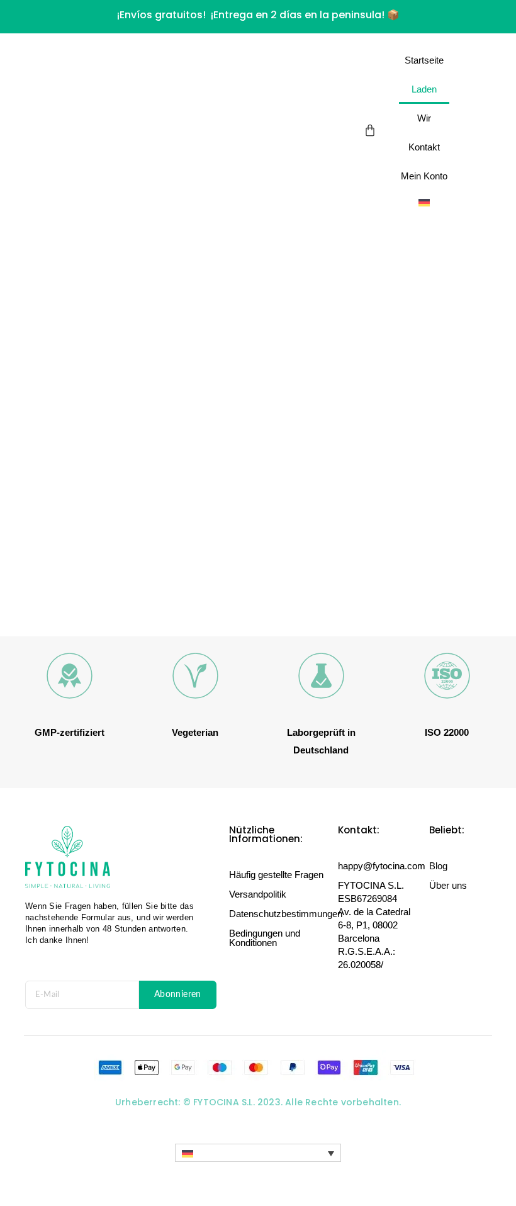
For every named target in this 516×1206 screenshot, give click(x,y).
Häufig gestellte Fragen (276, 874)
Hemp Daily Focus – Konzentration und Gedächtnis (173, 604)
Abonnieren (177, 994)
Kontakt (424, 147)
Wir (424, 118)
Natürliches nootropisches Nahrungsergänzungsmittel (162, 588)
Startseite (424, 60)
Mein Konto (424, 176)
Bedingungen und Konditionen (264, 938)
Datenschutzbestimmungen (285, 913)
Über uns (448, 885)
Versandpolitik (257, 894)
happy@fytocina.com (381, 865)
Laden (424, 89)
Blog (438, 865)
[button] (258, 1153)
